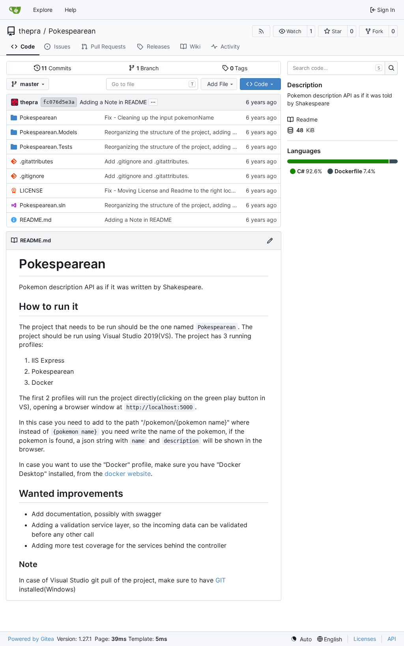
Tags (239, 68)
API (391, 638)
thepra (30, 31)
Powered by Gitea (31, 638)
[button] (290, 31)
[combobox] (152, 84)
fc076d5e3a (59, 102)
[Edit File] (270, 240)
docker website (128, 473)
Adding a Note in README (113, 102)
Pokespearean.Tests (46, 146)
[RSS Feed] (261, 31)
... (153, 101)
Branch (148, 68)
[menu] (301, 639)
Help (71, 9)
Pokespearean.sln (42, 205)
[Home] (15, 10)
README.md (36, 219)
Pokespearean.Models (48, 132)
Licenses (365, 638)
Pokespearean (72, 31)
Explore (42, 9)
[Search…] (391, 68)
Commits (56, 68)
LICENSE (31, 190)
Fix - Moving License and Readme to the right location (174, 190)
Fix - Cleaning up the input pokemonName (159, 117)
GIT (220, 580)
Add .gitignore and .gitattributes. (147, 161)
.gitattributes (36, 161)
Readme (307, 119)
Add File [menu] (217, 84)
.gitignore (32, 175)
